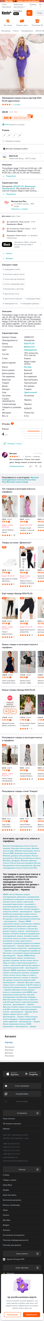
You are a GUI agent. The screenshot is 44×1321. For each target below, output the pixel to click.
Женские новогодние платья (27, 851)
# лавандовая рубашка (30, 303)
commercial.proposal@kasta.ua (15, 1161)
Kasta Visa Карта (9, 1195)
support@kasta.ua (10, 1157)
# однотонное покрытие (12, 299)
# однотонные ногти (11, 294)
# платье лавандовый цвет (13, 284)
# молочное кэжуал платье (13, 274)
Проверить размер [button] (13, 141)
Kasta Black (7, 1185)
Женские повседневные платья (20, 478)
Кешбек (6, 1190)
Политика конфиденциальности (15, 1240)
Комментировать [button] (17, 466)
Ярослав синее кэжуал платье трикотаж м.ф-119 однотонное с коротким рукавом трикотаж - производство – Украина (20, 1002)
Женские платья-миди (17, 482)
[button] (12, 443)
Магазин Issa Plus (18, 201)
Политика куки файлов (12, 1245)
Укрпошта (10, 1273)
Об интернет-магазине (12, 1124)
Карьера (6, 1129)
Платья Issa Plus (30, 868)
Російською (12, 1315)
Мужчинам (9, 1050)
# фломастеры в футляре (13, 289)
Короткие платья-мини (21, 848)
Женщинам (9, 1047)
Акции (5, 1210)
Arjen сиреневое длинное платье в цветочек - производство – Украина (22, 948)
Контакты (6, 1230)
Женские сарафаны (11, 861)
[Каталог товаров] (29, 13)
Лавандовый (8, 189)
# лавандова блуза (32, 299)
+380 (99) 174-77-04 (11, 1154)
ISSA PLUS (18, 186)
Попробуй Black (22, 1094)
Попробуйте (17, 11)
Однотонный (30, 392)
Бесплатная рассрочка (12, 1200)
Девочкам (9, 1053)
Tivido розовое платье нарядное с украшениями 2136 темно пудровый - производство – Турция (21, 1019)
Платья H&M (8, 853)
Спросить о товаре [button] (19, 209)
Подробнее (11, 176)
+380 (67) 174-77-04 (11, 1147)
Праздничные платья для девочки (18, 865)
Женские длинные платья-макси (17, 856)
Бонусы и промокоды (11, 1205)
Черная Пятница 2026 (15, 1259)
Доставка (6, 1220)
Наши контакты (9, 1119)
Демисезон (30, 186)
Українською (31, 1315)
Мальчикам (9, 1056)
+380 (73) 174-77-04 (11, 1150)
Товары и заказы (9, 1180)
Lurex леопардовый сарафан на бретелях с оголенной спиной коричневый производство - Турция (21, 953)
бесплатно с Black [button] (14, 224)
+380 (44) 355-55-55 (11, 1144)
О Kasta (6, 1175)
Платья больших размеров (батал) (25, 863)
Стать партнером (6, 5)
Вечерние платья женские (26, 853)
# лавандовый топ (10, 303)
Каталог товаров (22, 1101)
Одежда (9, 1042)
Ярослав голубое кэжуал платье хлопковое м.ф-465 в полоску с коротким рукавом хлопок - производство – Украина (22, 1009)
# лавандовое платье (11, 269)
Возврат (6, 1225)
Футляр (27, 367)
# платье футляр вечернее (14, 279)
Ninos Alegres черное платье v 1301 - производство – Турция (20, 1014)
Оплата (6, 1215)
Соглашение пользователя (13, 1235)
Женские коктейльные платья (27, 858)
